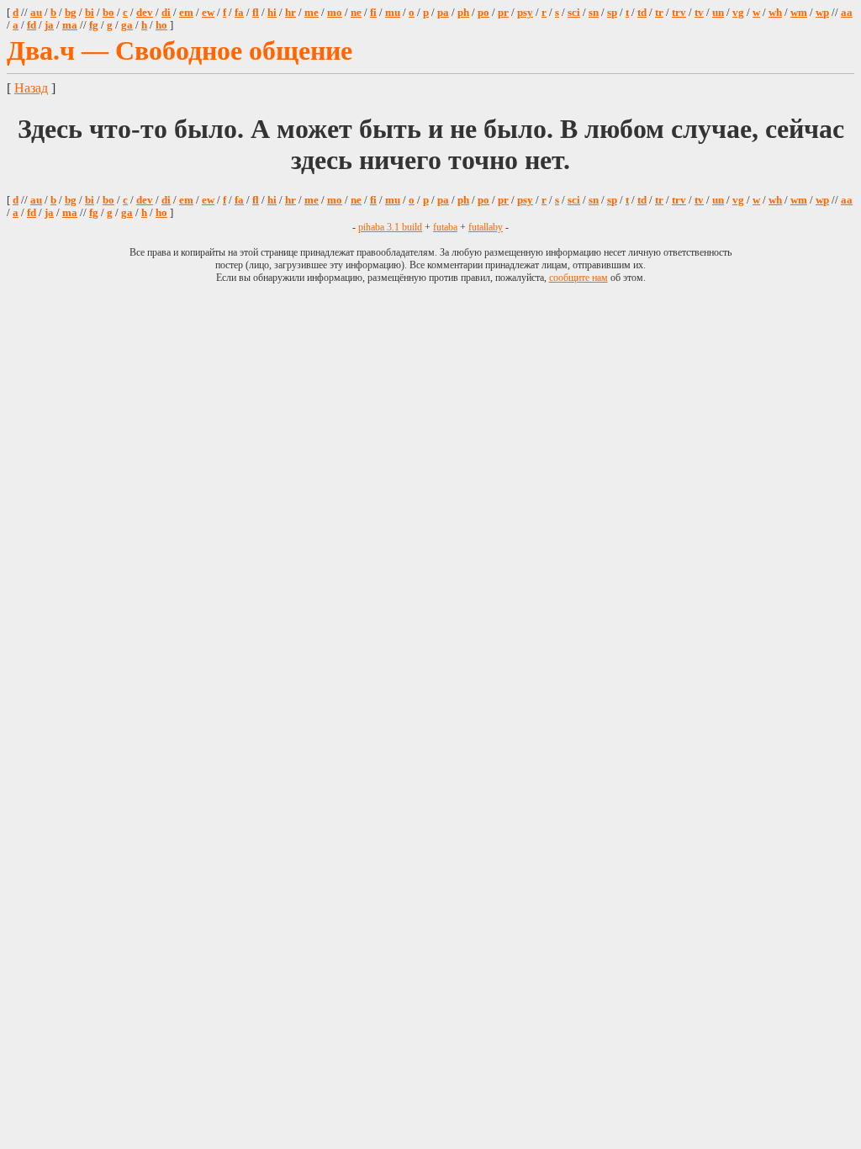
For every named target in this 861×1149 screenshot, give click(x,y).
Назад (31, 88)
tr (659, 13)
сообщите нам (578, 277)
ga (127, 25)
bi (89, 13)
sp (612, 13)
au (36, 13)
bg (71, 13)
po (483, 13)
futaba (445, 227)
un (718, 13)
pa (443, 13)
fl (255, 13)
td (642, 13)
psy (525, 13)
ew (208, 13)
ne (356, 13)
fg (93, 25)
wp (822, 13)
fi (373, 13)
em (186, 13)
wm (798, 13)
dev (144, 13)
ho (161, 25)
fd (31, 25)
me (311, 13)
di (166, 13)
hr (290, 13)
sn (594, 13)
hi (272, 13)
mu (392, 13)
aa (847, 13)
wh (775, 13)
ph (463, 13)
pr (503, 13)
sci (574, 13)
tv (699, 13)
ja (49, 25)
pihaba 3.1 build (390, 227)
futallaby (485, 227)
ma (69, 25)
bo (108, 13)
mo (334, 13)
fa (239, 13)
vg (738, 13)
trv (679, 13)
